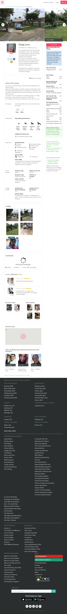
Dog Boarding (9, 462)
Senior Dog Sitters (41, 485)
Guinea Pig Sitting (10, 467)
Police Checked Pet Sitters (43, 492)
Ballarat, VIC (8, 410)
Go (54, 591)
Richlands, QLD (20, 375)
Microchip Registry (31, 551)
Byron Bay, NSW (9, 388)
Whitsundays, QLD (41, 398)
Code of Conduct (10, 570)
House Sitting (8, 448)
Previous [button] (2, 24)
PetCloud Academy (10, 574)
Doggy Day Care (9, 450)
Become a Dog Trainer (11, 560)
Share (61, 11)
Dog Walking (8, 446)
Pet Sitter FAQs (9, 577)
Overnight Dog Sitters (11, 501)
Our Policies (39, 567)
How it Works (8, 533)
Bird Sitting (38, 455)
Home (6, 6)
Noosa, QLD (39, 391)
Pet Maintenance (40, 462)
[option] (11, 24)
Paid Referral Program (11, 544)
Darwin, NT (38, 425)
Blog (36, 572)
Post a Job (28, 530)
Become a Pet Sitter (10, 556)
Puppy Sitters (39, 487)
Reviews (7, 542)
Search (11, 6)
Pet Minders (8, 511)
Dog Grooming (9, 455)
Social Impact (8, 535)
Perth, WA (7, 425)
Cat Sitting (7, 453)
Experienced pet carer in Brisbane (10, 367)
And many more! (10, 431)
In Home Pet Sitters (10, 497)
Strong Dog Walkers (41, 476)
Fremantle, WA (9, 427)
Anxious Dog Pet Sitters (43, 494)
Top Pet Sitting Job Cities (12, 567)
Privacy (37, 565)
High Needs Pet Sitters (42, 469)
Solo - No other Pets (11, 504)
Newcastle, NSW (9, 391)
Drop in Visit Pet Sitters (42, 490)
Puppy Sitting (9, 464)
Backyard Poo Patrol (42, 441)
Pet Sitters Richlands (20, 6)
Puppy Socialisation (41, 450)
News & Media (9, 540)
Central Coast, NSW (10, 398)
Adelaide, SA (39, 419)
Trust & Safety (8, 537)
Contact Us (38, 574)
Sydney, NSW (8, 386)
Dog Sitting (8, 439)
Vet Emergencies (10, 579)
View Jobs (7, 565)
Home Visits (8, 457)
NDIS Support (8, 460)
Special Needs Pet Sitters (12, 508)
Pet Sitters (12, 375)
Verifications (29, 540)
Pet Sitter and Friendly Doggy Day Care (23, 367)
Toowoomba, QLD (41, 393)
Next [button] (64, 24)
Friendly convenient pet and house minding (36, 367)
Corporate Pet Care (41, 439)
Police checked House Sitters (44, 483)
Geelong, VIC (8, 408)
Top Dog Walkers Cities (32, 549)
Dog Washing (39, 448)
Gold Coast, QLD (40, 388)
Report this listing (36, 78)
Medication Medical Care (43, 471)
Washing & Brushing (42, 457)
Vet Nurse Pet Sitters (42, 481)
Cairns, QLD (39, 400)
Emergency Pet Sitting (11, 499)
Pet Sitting (7, 443)
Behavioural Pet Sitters (11, 506)
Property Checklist (31, 533)
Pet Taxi (37, 460)
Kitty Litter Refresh (41, 443)
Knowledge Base (40, 563)
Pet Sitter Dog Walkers (11, 518)
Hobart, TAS (8, 419)
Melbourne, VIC (9, 406)
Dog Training (39, 453)
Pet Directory (29, 542)
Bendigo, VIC (8, 412)
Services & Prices (30, 528)
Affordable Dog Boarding (12, 515)
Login (57, 2)
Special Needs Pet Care (42, 464)
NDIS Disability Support (43, 467)
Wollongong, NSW (10, 393)
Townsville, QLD (40, 395)
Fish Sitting (8, 469)
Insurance (55, 161)
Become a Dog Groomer (12, 563)
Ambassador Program (11, 581)
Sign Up (63, 2)
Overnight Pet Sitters (42, 478)
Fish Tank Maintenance (42, 446)
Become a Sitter (48, 2)
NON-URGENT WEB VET (43, 560)
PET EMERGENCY (40, 556)
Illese (27, 375)
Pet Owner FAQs (30, 535)
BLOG (40, 606)
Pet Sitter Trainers (10, 520)
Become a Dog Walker (11, 558)
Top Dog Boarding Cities (33, 544)
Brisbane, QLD (39, 386)
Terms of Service (40, 570)
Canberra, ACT (39, 406)
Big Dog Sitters (40, 474)
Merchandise (8, 572)
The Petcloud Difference (12, 530)
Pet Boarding (8, 441)
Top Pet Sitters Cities (31, 547)
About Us (7, 528)
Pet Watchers (8, 513)
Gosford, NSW (9, 395)
